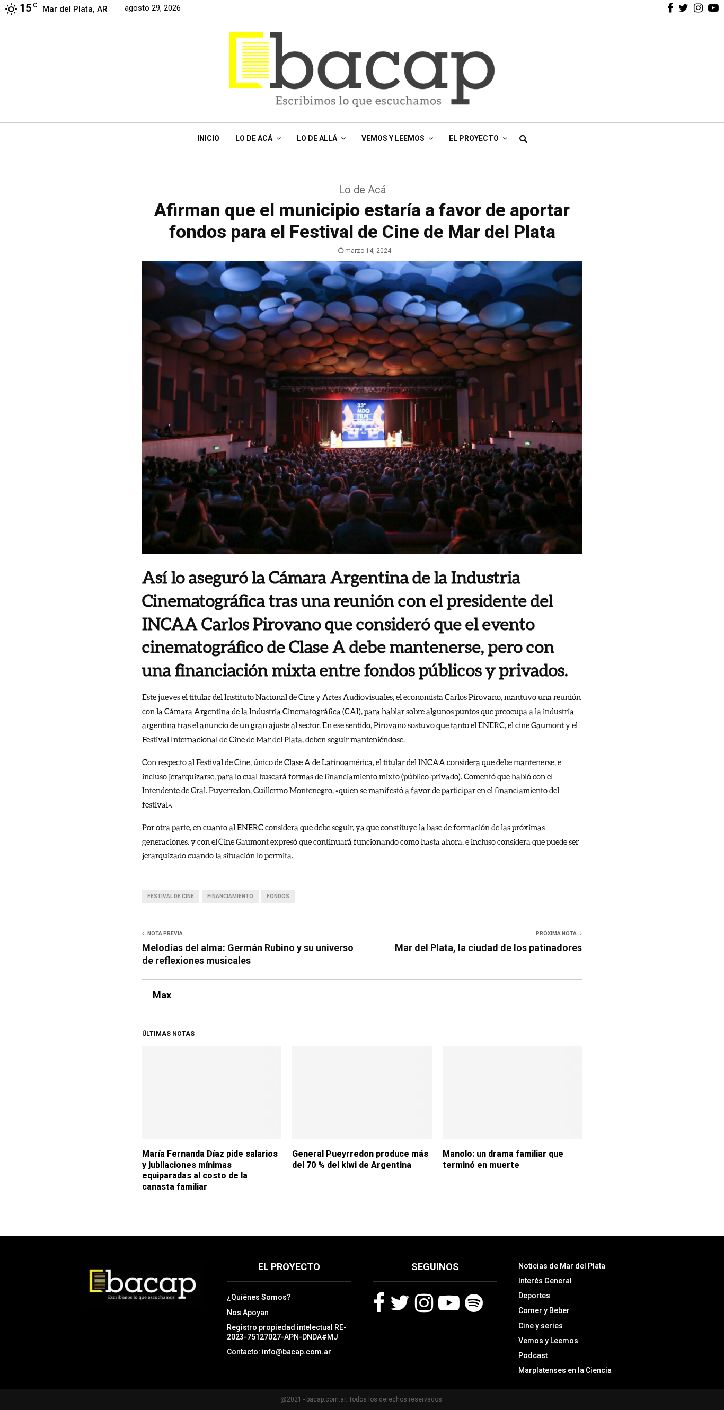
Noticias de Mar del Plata (561, 1266)
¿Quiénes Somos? (259, 1297)
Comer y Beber (544, 1310)
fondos (278, 896)
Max (162, 994)
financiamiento (230, 896)
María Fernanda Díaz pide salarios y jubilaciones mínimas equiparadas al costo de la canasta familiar (210, 1170)
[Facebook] (379, 1303)
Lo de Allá (317, 138)
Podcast (533, 1355)
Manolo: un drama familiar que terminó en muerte (503, 1159)
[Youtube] (449, 1303)
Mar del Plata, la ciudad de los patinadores (488, 947)
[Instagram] (424, 1303)
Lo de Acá (253, 138)
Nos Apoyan (248, 1312)
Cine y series (540, 1326)
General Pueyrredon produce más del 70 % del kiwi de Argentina (360, 1159)
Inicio (208, 138)
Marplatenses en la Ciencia (565, 1370)
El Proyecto (474, 138)
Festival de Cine (170, 896)
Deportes (534, 1295)
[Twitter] (400, 1303)
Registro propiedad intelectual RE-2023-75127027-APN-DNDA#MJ (287, 1332)
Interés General (545, 1280)
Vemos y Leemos (393, 138)
